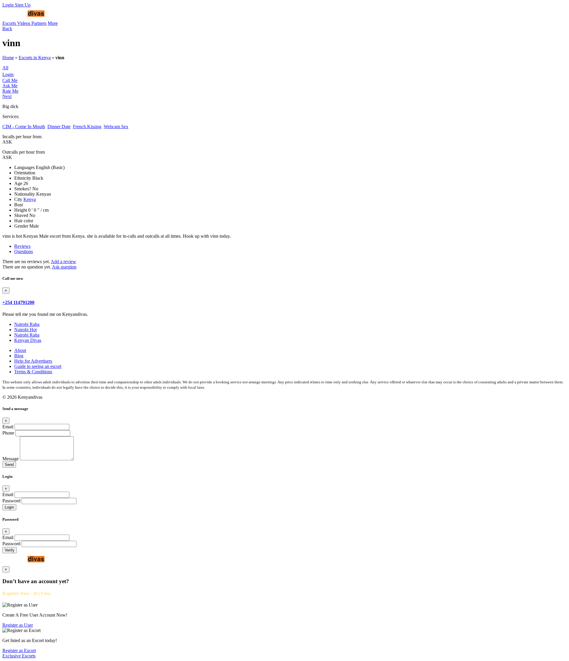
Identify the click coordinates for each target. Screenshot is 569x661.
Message (10, 458)
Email (7, 426)
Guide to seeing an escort (37, 366)
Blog (18, 355)
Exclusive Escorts (19, 655)
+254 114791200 (18, 302)
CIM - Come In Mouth (23, 126)
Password (11, 500)
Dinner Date (59, 126)
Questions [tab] (23, 251)
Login (8, 4)
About (20, 350)
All (5, 67)
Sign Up (23, 4)
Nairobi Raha (26, 324)
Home (8, 57)
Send (9, 464)
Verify (10, 550)
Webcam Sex (116, 126)
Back (7, 28)
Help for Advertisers (33, 361)
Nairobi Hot (25, 329)
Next (7, 96)
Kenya (29, 199)
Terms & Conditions (33, 371)
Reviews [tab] (22, 246)
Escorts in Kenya (35, 57)
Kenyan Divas (27, 340)
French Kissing (87, 126)
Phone (8, 432)
